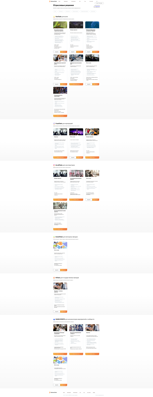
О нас (85, 1)
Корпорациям (66, 1)
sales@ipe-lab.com (97, 7)
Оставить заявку (92, 157)
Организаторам (93, 11)
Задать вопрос (64, 51)
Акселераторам (73, 1)
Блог (80, 1)
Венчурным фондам (75, 11)
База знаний (91, 1)
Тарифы (94, 392)
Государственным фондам (84, 11)
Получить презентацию (76, 84)
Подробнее (56, 51)
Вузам (59, 1)
